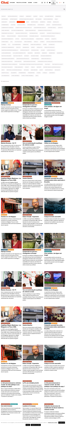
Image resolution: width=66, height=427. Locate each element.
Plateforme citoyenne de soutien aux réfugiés (31, 64)
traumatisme (31, 72)
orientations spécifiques (23, 58)
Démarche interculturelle (44, 30)
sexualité (57, 70)
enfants (47, 38)
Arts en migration (48, 19)
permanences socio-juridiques (9, 64)
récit (3, 70)
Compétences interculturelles (23, 27)
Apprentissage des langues (26, 19)
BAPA (28, 22)
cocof (48, 24)
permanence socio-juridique (45, 61)
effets (17, 38)
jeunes (43, 50)
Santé (41, 70)
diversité (42, 33)
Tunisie (38, 72)
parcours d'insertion (7, 61)
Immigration (26, 47)
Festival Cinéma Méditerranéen (54, 41)
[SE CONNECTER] (53, 2)
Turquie (45, 72)
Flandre (4, 44)
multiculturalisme (6, 55)
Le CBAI (35, 2)
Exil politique (18, 41)
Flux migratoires (17, 44)
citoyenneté (41, 24)
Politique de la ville (57, 64)
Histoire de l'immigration (8, 47)
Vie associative (5, 75)
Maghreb (30, 53)
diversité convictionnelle (53, 33)
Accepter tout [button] (61, 422)
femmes (42, 41)
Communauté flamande (7, 27)
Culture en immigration (17, 30)
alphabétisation (49, 16)
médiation (37, 53)
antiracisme (5, 19)
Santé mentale (48, 70)
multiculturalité (18, 55)
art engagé (38, 19)
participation (18, 61)
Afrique (22, 16)
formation (25, 44)
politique (47, 64)
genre (44, 44)
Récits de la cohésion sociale (14, 70)
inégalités (39, 47)
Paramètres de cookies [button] (36, 424)
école (3, 36)
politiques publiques (7, 67)
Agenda (30, 2)
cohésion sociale (56, 24)
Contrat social (52, 27)
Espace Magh (5, 41)
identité (18, 47)
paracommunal (35, 58)
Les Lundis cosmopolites (19, 53)
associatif (4, 22)
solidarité (13, 72)
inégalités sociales (49, 47)
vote (37, 75)
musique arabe (34, 55)
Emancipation (39, 38)
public (32, 67)
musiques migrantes (46, 55)
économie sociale (34, 36)
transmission (22, 72)
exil (11, 41)
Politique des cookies (52, 422)
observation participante (8, 58)
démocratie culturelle (7, 33)
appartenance (13, 19)
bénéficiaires (34, 22)
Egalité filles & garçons (27, 38)
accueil (4, 16)
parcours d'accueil (46, 58)
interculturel (35, 50)
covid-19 (60, 27)
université (52, 72)
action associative (12, 16)
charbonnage (5, 24)
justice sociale (51, 50)
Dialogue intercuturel (21, 33)
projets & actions (21, 2)
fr (59, 2)
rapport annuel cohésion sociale (52, 67)
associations (21, 22)
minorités (59, 53)
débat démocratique (31, 30)
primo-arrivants (19, 67)
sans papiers (34, 70)
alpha (41, 16)
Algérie (35, 16)
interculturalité (24, 50)
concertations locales (40, 27)
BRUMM (49, 22)
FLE (9, 44)
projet (27, 67)
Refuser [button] (27, 424)
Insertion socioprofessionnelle (10, 50)
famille (36, 41)
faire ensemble (28, 41)
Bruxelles (55, 22)
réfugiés (26, 70)
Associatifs (12, 22)
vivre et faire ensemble (27, 75)
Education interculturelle (47, 36)
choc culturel (21, 24)
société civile (5, 72)
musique (27, 55)
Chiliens (13, 24)
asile (56, 19)
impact (32, 47)
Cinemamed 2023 (31, 24)
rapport (39, 67)
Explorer (12, 2)
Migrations (52, 53)
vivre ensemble (15, 75)
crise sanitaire (5, 30)
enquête (54, 38)
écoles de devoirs (22, 36)
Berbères (42, 22)
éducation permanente (7, 38)
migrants (44, 53)
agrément (28, 16)
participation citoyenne (29, 61)
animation (58, 16)
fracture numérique (36, 44)
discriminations (33, 33)
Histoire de (51, 44)
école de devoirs (11, 36)
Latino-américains (6, 53)
